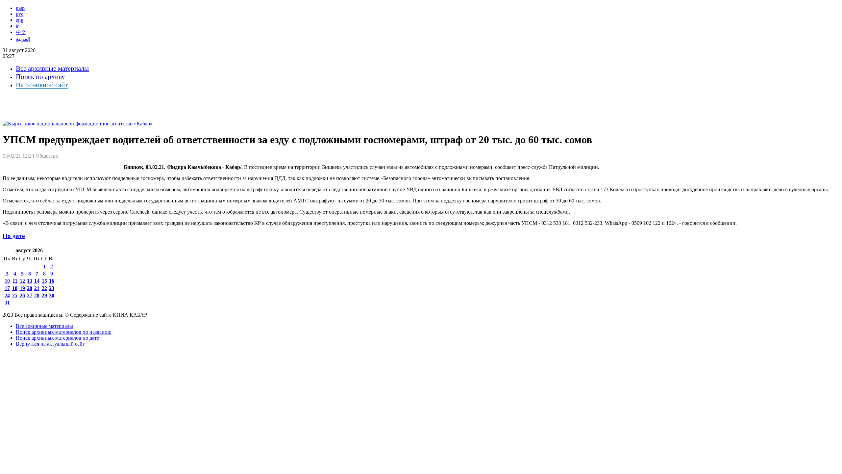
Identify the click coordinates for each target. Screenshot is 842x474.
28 (36, 295)
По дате (14, 235)
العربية (23, 39)
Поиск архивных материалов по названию (63, 332)
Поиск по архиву (40, 77)
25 (14, 295)
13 (29, 281)
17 (7, 288)
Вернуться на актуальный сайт (50, 344)
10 (7, 281)
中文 (21, 32)
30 (51, 295)
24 (7, 295)
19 (22, 288)
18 (14, 288)
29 (44, 295)
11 (14, 281)
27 (29, 295)
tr (17, 26)
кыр (20, 8)
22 (44, 288)
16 (51, 281)
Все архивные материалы (52, 68)
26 (22, 295)
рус (19, 14)
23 (51, 288)
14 (36, 281)
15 (44, 281)
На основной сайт (42, 85)
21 (36, 288)
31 (7, 302)
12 (22, 281)
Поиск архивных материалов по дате (57, 338)
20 (29, 288)
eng (19, 20)
